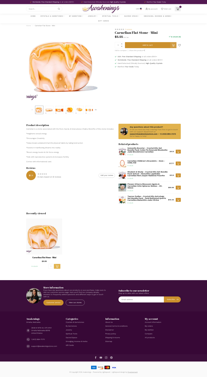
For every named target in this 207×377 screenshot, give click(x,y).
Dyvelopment (133, 372)
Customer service (53, 302)
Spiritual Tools (110, 16)
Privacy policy (110, 334)
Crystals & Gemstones (51, 16)
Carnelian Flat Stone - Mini (45, 26)
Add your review (107, 175)
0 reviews (128, 29)
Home (33, 16)
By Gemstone (75, 16)
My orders (149, 326)
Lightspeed (106, 372)
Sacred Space (131, 16)
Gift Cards (103, 21)
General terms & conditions (116, 326)
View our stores (75, 302)
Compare (148, 334)
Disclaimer (109, 330)
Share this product (136, 50)
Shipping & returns (112, 337)
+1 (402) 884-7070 (168, 134)
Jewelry (92, 16)
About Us (109, 322)
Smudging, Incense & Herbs (157, 16)
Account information (153, 322)
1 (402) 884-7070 (38, 339)
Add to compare (121, 50)
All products (150, 337)
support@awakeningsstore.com (143, 134)
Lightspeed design (118, 372)
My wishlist (149, 330)
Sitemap (108, 341)
